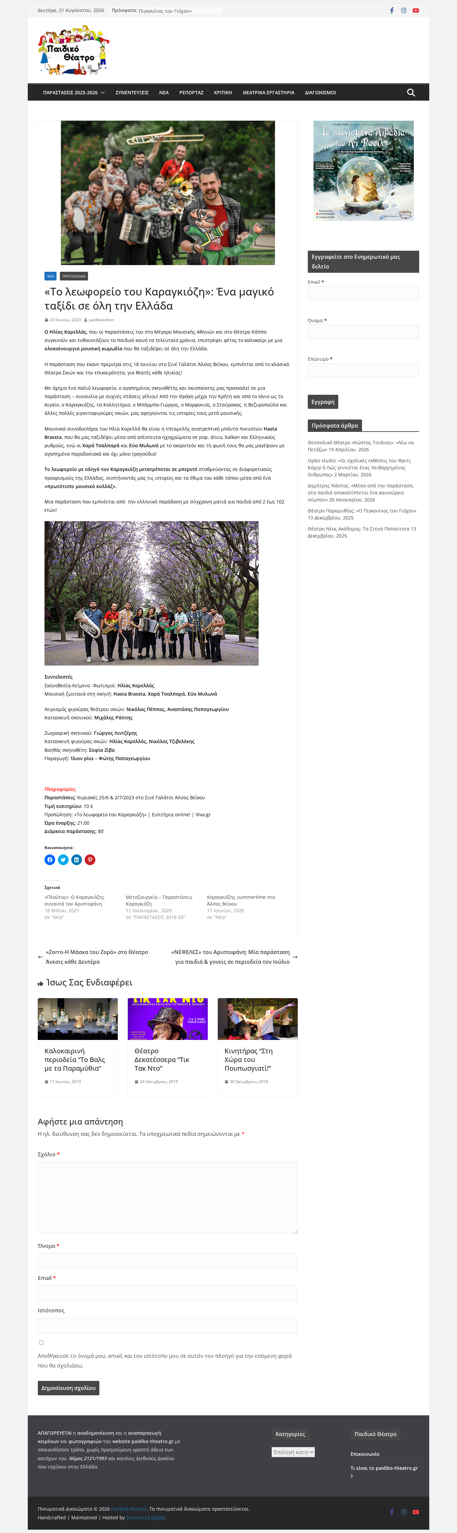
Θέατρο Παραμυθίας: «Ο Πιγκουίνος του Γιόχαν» (166, 13)
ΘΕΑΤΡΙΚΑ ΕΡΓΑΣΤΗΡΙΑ (268, 92)
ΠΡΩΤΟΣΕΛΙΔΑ (74, 276)
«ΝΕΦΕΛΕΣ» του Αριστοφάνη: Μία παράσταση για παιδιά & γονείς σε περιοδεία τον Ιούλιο (230, 956)
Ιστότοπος (51, 1310)
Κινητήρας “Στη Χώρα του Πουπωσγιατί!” (248, 1059)
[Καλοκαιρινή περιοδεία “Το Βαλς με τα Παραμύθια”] (78, 1003)
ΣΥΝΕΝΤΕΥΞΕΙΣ (132, 92)
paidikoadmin (101, 320)
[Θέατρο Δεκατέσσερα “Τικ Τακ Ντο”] (168, 1003)
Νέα (164, 92)
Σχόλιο (49, 1154)
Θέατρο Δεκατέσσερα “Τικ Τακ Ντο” (161, 1059)
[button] (101, 92)
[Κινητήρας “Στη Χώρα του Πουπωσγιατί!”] (258, 1003)
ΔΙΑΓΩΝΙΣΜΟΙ (320, 92)
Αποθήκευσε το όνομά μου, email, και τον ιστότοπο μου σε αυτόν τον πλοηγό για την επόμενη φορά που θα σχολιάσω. (165, 1360)
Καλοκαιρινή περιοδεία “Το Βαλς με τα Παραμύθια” (74, 1059)
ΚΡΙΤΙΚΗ (223, 92)
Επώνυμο (320, 359)
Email (47, 1278)
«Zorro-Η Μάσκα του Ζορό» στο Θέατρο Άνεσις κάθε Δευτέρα (97, 956)
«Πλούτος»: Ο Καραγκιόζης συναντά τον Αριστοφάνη (74, 900)
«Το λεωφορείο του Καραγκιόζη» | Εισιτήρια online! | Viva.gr (142, 814)
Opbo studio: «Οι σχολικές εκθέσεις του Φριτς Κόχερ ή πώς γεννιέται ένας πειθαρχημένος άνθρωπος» (359, 467)
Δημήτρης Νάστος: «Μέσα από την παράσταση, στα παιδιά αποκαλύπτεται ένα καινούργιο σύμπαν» (361, 492)
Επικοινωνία (365, 1454)
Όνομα (49, 1246)
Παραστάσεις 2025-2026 (70, 92)
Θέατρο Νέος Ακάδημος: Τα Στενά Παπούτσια (358, 528)
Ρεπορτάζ (191, 92)
